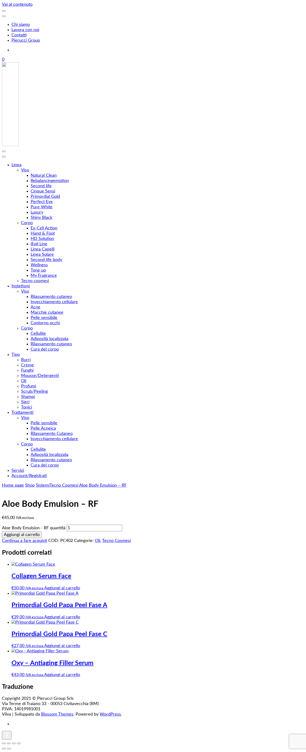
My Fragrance (44, 275)
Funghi (27, 370)
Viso (25, 170)
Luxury (37, 212)
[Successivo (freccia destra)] (9, 748)
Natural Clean (44, 175)
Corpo (27, 223)
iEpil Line (39, 244)
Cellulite (38, 333)
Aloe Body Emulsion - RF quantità (34, 528)
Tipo (15, 355)
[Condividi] (14, 743)
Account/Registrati (29, 476)
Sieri (25, 402)
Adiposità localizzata (49, 339)
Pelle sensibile (44, 318)
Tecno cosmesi (35, 281)
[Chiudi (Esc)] (19, 743)
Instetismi (20, 286)
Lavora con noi (25, 30)
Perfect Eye (42, 202)
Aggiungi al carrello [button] (62, 588)
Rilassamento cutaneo (51, 297)
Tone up (38, 270)
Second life (41, 186)
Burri (26, 360)
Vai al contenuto (17, 4)
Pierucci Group (25, 40)
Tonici (26, 407)
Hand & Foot (43, 233)
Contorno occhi (45, 323)
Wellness (39, 265)
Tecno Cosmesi (116, 541)
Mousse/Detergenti (40, 376)
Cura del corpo (45, 349)
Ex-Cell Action (44, 228)
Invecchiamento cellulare (54, 302)
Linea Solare (42, 254)
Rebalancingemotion (50, 181)
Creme (27, 365)
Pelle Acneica (43, 428)
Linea (16, 165)
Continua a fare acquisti (24, 541)
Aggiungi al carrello (22, 535)
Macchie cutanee (47, 312)
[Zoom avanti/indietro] (4, 743)
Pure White (42, 207)
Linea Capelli (43, 249)
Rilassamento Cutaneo (52, 434)
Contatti (19, 35)
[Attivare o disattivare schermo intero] (9, 743)
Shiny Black (41, 218)
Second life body (46, 260)
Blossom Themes (57, 714)
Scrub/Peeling (34, 391)
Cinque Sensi (43, 191)
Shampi (28, 397)
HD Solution (42, 239)
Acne (35, 307)
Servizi (17, 470)
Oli (23, 381)
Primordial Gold (45, 196)
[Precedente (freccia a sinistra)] (4, 748)
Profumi (28, 386)
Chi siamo (20, 25)
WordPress (110, 714)
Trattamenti (22, 412)
